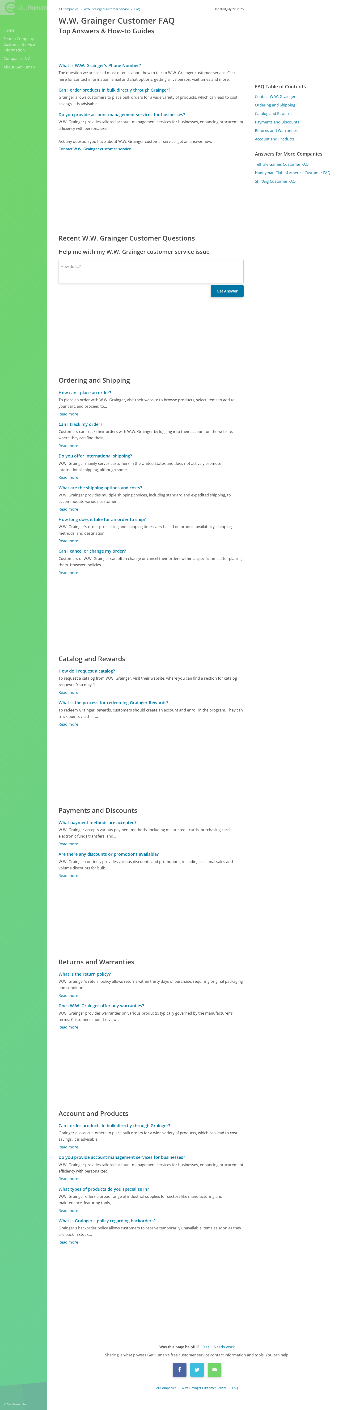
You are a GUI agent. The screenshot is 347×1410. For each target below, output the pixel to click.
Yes (206, 1347)
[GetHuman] (23, 7)
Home (9, 30)
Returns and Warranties (276, 130)
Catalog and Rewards (273, 113)
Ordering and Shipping (275, 105)
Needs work (224, 1347)
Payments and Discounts (277, 122)
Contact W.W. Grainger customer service (95, 149)
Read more (68, 414)
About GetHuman (19, 67)
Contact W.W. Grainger (275, 96)
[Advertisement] (151, 192)
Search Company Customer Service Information (19, 44)
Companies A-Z (17, 58)
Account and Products (275, 139)
